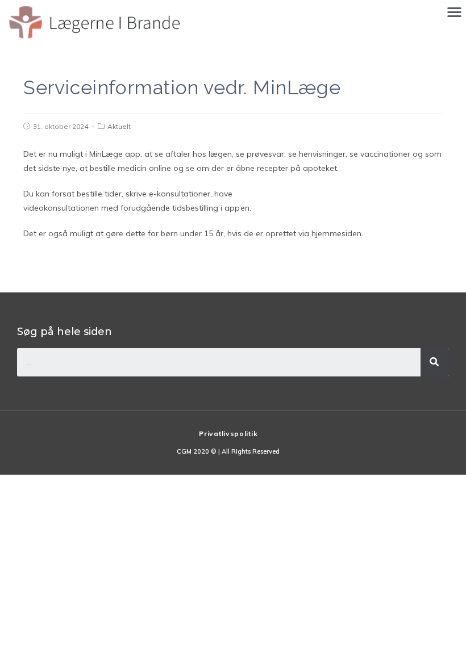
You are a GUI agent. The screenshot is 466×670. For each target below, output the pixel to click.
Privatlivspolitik (228, 433)
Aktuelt (119, 126)
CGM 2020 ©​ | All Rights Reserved (228, 451)
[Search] (435, 362)
